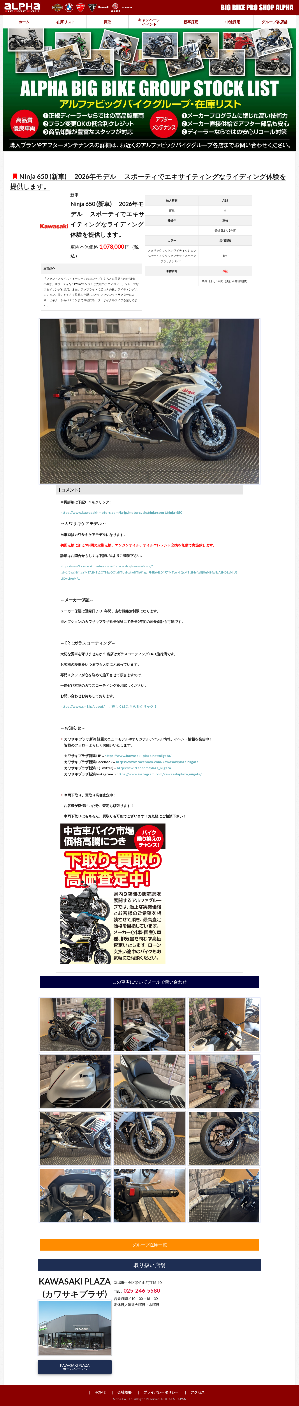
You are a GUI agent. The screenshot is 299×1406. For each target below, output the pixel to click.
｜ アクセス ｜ (198, 1392)
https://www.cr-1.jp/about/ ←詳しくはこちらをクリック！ (108, 706)
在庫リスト (65, 21)
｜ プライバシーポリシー (158, 1392)
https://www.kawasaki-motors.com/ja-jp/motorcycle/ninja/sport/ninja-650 (121, 512)
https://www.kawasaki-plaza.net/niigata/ (138, 755)
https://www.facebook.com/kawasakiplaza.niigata (157, 762)
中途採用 (232, 21)
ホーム (24, 21)
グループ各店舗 (275, 21)
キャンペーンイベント (149, 22)
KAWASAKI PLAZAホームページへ (75, 1367)
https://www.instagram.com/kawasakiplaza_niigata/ (159, 774)
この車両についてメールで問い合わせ (149, 981)
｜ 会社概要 (121, 1392)
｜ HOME (97, 1392)
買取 (107, 21)
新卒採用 (191, 21)
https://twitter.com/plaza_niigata (144, 768)
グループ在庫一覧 (149, 1244)
